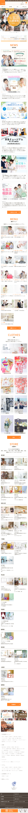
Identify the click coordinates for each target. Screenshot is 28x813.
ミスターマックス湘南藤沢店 (14, 750)
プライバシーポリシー (18, 796)
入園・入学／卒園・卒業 (6, 770)
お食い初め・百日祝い (17, 736)
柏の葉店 (22, 752)
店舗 (3, 745)
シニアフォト (8, 741)
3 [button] (13, 32)
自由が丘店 (4, 747)
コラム (3, 765)
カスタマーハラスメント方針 (20, 801)
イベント (4, 759)
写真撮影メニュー (6, 734)
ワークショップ (17, 761)
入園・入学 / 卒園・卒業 (16, 738)
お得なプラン (3, 6)
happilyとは (17, 793)
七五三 (3, 736)
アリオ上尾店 (11, 753)
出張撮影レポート (6, 774)
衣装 (17, 6)
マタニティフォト (22, 739)
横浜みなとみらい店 (20, 748)
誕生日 (6, 736)
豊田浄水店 (13, 755)
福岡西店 (3, 756)
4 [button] (14, 32)
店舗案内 (13, 704)
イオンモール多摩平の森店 (6, 748)
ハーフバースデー (5, 738)
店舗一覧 (25, 809)
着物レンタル (5, 779)
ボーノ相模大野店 (5, 750)
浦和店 (6, 753)
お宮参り (10, 736)
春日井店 (17, 755)
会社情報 (2, 796)
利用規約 (2, 799)
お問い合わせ (17, 799)
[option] (14, 19)
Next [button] (26, 20)
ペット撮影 (14, 741)
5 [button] (16, 32)
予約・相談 (20, 809)
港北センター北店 (5, 752)
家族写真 (3, 741)
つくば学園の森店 (18, 753)
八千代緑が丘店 (16, 752)
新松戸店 (10, 752)
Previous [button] (1, 20)
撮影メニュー (13, 328)
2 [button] (11, 32)
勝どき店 (16, 747)
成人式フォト (15, 739)
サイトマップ (3, 804)
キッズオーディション (5, 761)
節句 (10, 738)
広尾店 (12, 747)
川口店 (3, 753)
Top (1, 793)
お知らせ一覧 (13, 212)
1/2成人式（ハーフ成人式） (6, 739)
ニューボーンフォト (5, 768)
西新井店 (14, 748)
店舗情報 (10, 6)
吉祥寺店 (8, 747)
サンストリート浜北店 (6, 755)
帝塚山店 (22, 755)
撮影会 (12, 761)
